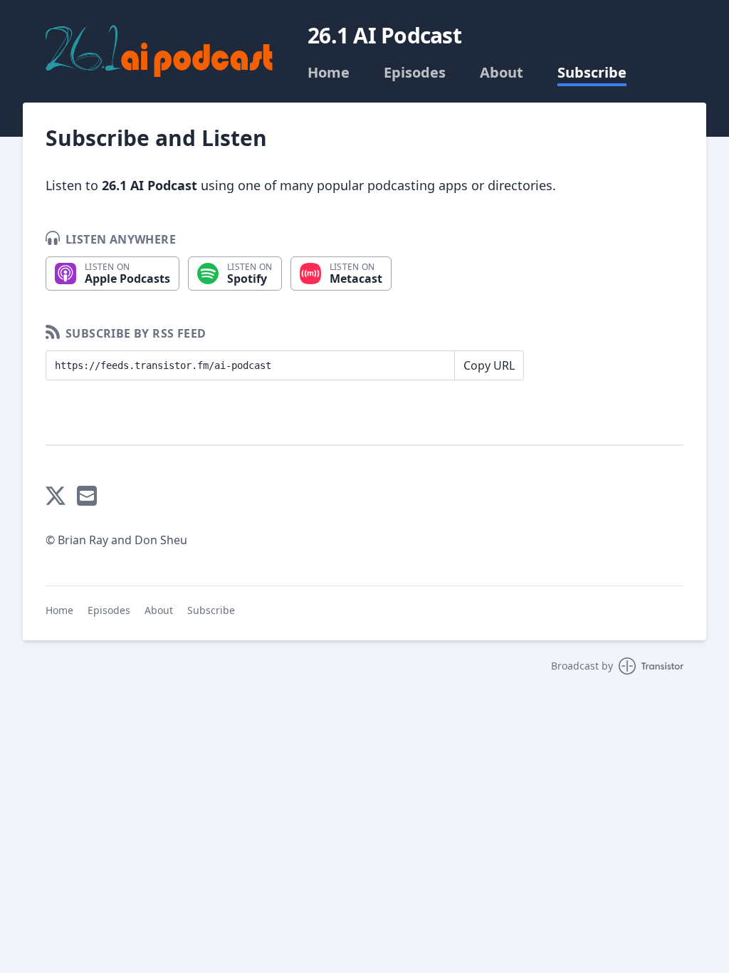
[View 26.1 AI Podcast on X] (55, 496)
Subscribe (591, 73)
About (501, 73)
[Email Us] (87, 496)
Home (329, 73)
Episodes (415, 73)
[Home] (159, 52)
